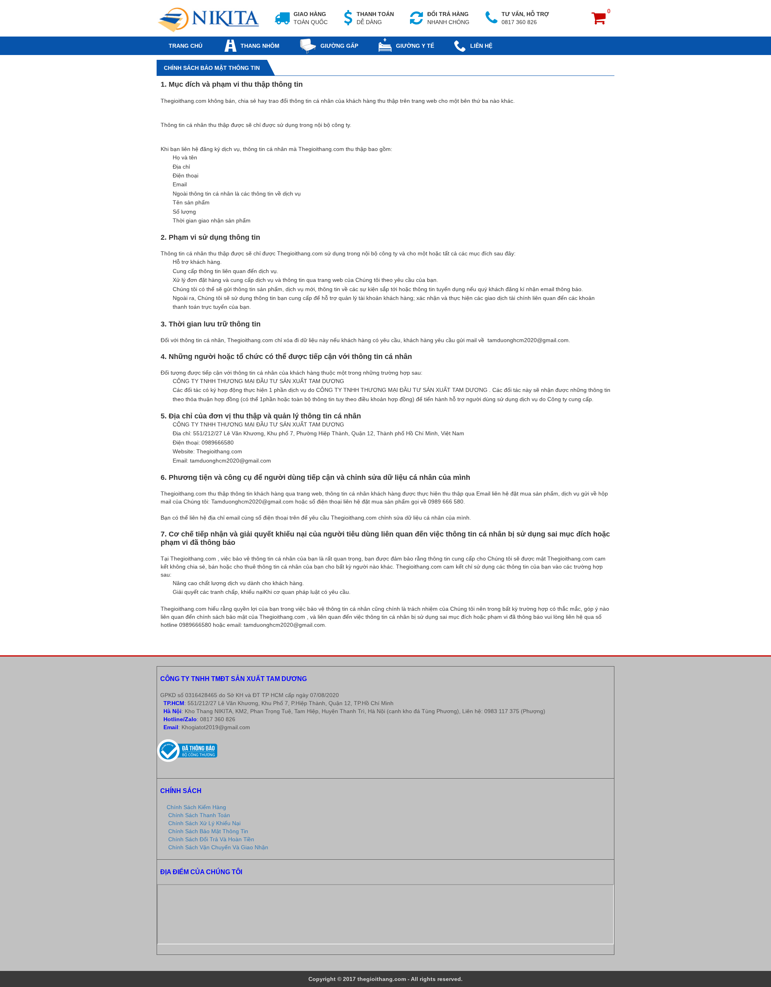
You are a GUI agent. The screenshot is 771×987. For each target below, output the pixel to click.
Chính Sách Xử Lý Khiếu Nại (204, 823)
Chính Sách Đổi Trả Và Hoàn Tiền (211, 839)
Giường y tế (415, 46)
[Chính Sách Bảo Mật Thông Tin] (209, 17)
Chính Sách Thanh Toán (199, 815)
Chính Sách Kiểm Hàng (196, 807)
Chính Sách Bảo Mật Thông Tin (208, 831)
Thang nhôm (260, 46)
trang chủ (185, 46)
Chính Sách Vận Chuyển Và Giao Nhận (218, 847)
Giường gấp (339, 46)
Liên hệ (481, 46)
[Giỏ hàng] (601, 21)
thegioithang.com (381, 979)
